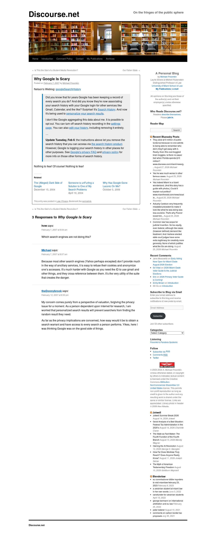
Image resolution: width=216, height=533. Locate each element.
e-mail (175, 88)
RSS (168, 351)
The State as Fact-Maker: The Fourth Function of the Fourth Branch (166, 436)
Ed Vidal (157, 267)
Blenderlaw (159, 476)
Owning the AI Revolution (164, 445)
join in (170, 117)
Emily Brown (158, 282)
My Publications (95, 58)
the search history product (106, 144)
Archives (110, 58)
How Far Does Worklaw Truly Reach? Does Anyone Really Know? (166, 454)
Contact (80, 58)
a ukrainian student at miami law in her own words (167, 490)
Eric (154, 276)
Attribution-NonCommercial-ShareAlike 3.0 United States (164, 384)
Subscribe (158, 315)
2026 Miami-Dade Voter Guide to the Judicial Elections (167, 270)
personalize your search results (85, 113)
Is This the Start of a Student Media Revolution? (55, 70)
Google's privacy (83, 152)
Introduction (47, 58)
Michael (46, 250)
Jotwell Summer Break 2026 (166, 415)
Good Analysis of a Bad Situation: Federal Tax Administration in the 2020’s (168, 424)
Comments (160, 354)
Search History (106, 109)
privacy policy (110, 152)
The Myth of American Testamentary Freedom (163, 466)
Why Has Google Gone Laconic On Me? (115, 184)
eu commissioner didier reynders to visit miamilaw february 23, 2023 (168, 482)
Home (35, 58)
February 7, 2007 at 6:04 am (54, 229)
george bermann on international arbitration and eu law (168, 502)
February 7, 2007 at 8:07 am (54, 254)
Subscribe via (159, 351)
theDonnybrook (52, 291)
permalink (86, 201)
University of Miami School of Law (167, 85)
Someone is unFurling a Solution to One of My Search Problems (81, 186)
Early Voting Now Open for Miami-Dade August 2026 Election (167, 261)
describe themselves (171, 114)
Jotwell (157, 412)
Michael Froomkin (71, 83)
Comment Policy (64, 58)
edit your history (78, 128)
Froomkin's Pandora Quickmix (164, 342)
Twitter (156, 357)
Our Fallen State (131, 70)
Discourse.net (54, 13)
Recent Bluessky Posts (166, 136)
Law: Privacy (62, 201)
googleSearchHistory (68, 89)
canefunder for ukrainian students (168, 494)
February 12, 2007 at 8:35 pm (55, 294)
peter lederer (159, 509)
